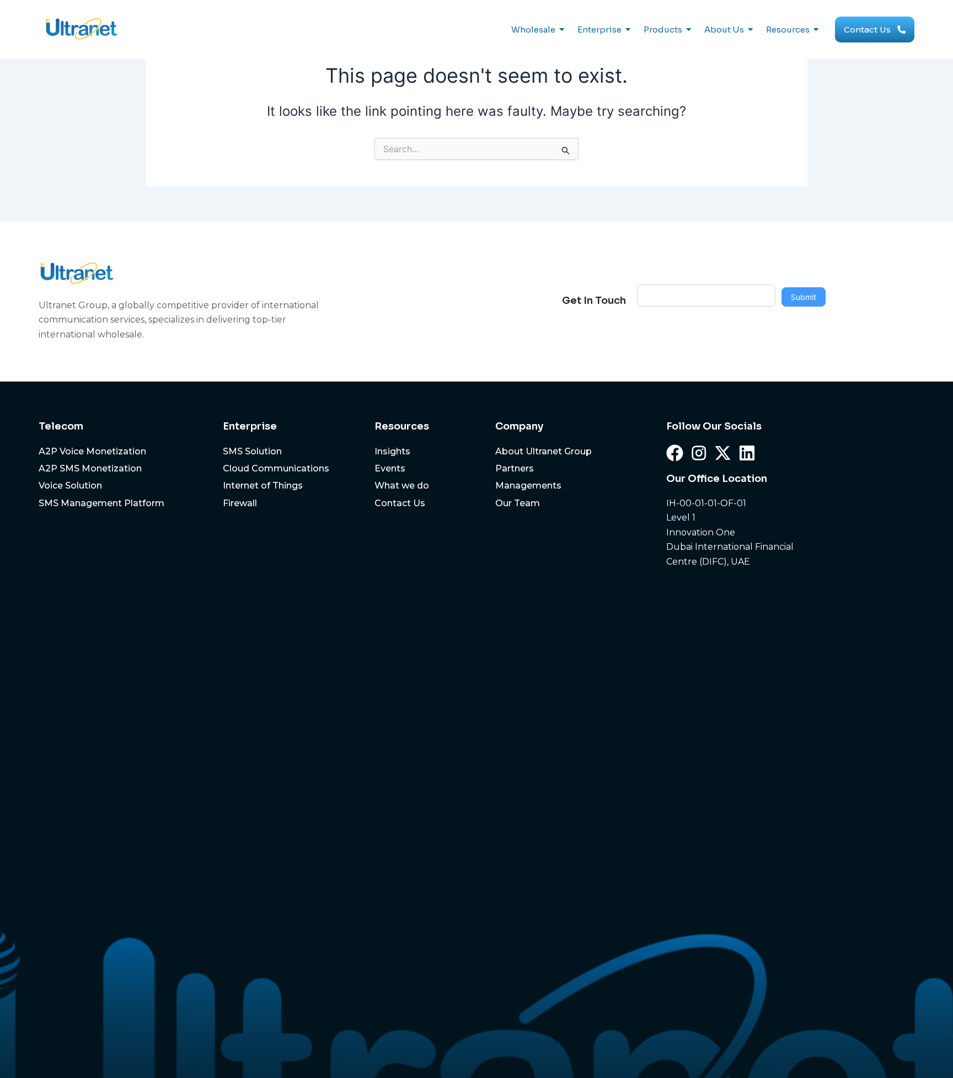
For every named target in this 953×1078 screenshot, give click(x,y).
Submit (803, 297)
